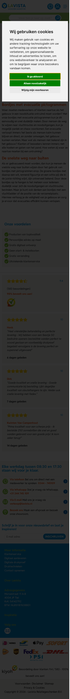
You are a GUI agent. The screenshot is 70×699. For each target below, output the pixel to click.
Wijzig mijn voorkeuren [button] (35, 90)
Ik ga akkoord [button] (35, 76)
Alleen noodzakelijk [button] (35, 83)
